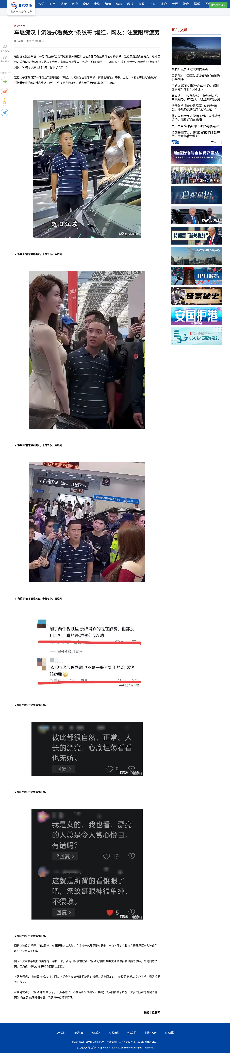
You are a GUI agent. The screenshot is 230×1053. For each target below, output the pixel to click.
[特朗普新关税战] (196, 243)
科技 (130, 4)
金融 (97, 4)
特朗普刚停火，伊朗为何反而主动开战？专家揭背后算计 (196, 134)
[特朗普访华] (196, 223)
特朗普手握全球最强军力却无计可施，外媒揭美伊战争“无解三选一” (194, 107)
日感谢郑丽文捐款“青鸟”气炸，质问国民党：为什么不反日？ (195, 87)
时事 (53, 4)
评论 (164, 4)
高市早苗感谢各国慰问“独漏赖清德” (195, 126)
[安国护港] (196, 324)
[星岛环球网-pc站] (21, 15)
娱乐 (197, 4)
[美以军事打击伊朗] (196, 263)
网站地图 (78, 1032)
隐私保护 (131, 1032)
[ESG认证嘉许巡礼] (196, 344)
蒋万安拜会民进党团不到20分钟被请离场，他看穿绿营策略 (196, 117)
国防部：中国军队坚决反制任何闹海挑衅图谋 (196, 77)
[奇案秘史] (196, 304)
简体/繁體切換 (218, 5)
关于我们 (60, 1032)
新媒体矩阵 (151, 1032)
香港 (64, 4)
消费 (108, 4)
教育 (186, 4)
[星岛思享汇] (196, 162)
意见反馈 (169, 1032)
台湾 (75, 4)
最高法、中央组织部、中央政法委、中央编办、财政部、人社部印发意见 (196, 97)
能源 (141, 4)
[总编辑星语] (196, 203)
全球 (86, 4)
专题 (175, 4)
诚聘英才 (96, 1032)
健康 (119, 4)
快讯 (41, 4)
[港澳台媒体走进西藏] (196, 183)
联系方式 (114, 1032)
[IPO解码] (196, 283)
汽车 (153, 4)
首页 (16, 25)
